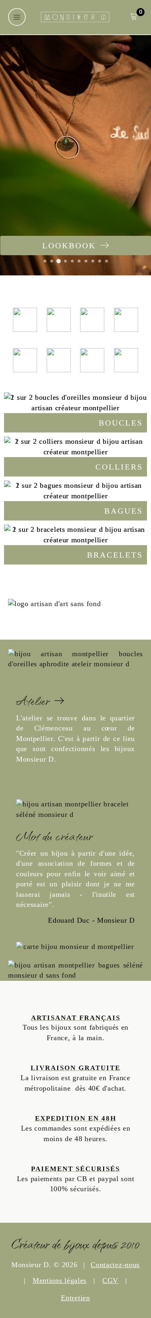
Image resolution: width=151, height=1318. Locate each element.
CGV (110, 1280)
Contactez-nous (115, 1265)
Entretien (75, 1298)
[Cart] (134, 17)
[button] (17, 17)
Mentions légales (60, 1280)
